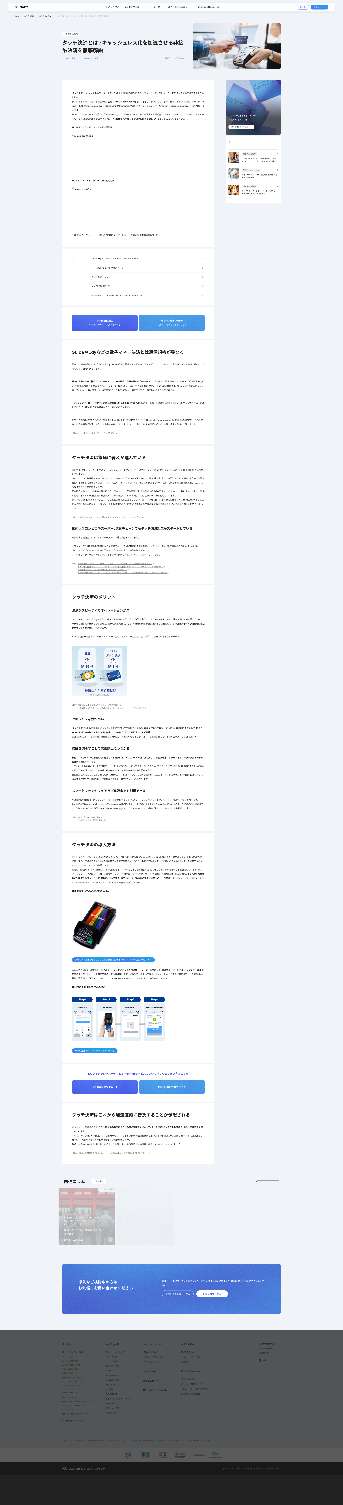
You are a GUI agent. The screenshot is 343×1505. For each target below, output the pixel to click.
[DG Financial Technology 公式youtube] (264, 1360)
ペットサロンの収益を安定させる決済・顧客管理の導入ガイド (254, 1232)
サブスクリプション (261, 1221)
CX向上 (183, 1224)
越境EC (124, 1224)
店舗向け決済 (68, 58)
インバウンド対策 (70, 1224)
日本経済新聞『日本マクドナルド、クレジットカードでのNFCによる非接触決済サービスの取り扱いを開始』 (122, 572)
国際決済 (148, 1221)
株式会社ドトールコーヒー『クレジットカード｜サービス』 (102, 569)
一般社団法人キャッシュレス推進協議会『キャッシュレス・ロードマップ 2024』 (111, 517)
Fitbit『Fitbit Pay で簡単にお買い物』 (93, 820)
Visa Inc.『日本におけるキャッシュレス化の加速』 (98, 705)
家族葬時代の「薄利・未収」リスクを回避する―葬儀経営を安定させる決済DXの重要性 (198, 1232)
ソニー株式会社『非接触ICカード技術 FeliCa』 (97, 433)
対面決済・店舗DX (71, 34)
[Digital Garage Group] (83, 1468)
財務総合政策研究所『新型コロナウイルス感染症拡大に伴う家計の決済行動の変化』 (113, 1153)
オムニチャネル (299, 1224)
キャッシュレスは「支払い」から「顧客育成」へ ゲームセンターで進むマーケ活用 (310, 1232)
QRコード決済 (314, 1221)
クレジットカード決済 (88, 58)
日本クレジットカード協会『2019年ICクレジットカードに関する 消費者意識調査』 (116, 235)
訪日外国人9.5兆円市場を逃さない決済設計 (81, 1231)
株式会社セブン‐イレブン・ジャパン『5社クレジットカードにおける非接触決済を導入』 (115, 563)
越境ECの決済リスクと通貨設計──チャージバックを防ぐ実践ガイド (139, 1232)
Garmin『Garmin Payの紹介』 (90, 817)
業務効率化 (206, 1221)
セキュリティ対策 (139, 1224)
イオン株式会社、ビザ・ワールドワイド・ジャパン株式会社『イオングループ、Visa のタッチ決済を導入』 (120, 567)
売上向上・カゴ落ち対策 (73, 1221)
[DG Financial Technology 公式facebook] (260, 1360)
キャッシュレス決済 (86, 1218)
